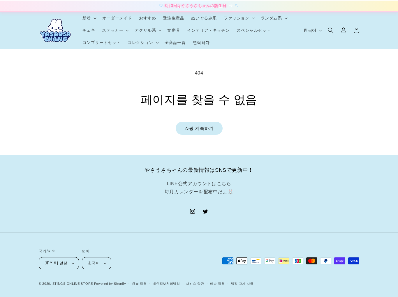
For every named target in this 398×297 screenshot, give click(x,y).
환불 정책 (139, 283)
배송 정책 (217, 283)
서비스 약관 (195, 283)
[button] (89, 18)
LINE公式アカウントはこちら (199, 183)
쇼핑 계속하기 (199, 128)
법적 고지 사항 (242, 283)
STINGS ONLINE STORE (72, 283)
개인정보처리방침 (166, 283)
